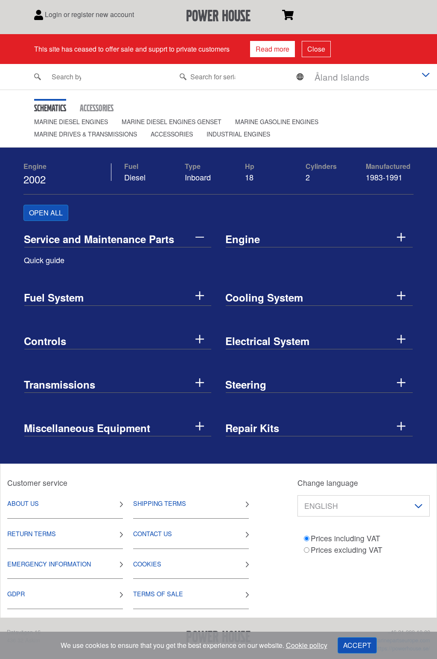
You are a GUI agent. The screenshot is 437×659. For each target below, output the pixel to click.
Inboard (198, 177)
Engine (35, 166)
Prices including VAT (345, 538)
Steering (245, 384)
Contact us (152, 533)
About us (23, 503)
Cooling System (264, 297)
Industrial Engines (238, 134)
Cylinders (321, 166)
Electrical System (267, 341)
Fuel (131, 166)
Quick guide (44, 259)
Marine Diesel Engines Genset (171, 121)
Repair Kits (252, 428)
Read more (272, 49)
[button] (78, 122)
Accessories (172, 134)
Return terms (31, 533)
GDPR (16, 593)
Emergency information (49, 563)
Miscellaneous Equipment (87, 428)
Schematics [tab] (50, 108)
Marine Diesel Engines (71, 121)
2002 (34, 178)
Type (193, 166)
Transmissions (59, 384)
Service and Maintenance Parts (99, 239)
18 (250, 177)
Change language (327, 482)
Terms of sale (158, 593)
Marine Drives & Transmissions (85, 134)
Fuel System (54, 297)
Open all (46, 213)
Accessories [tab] (97, 108)
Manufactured (388, 166)
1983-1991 (384, 177)
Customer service (37, 482)
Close (316, 49)
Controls (45, 341)
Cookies (147, 563)
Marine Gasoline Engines (276, 121)
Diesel (135, 177)
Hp (249, 166)
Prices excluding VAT (346, 549)
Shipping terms (159, 503)
